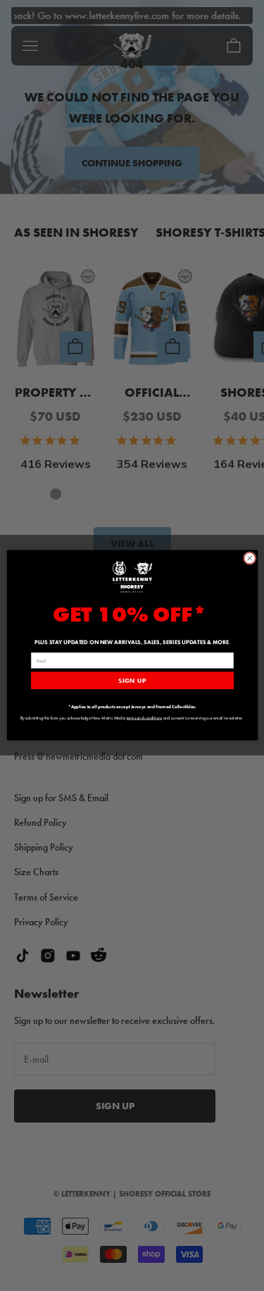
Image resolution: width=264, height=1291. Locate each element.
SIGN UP (132, 681)
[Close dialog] (249, 558)
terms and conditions (144, 718)
